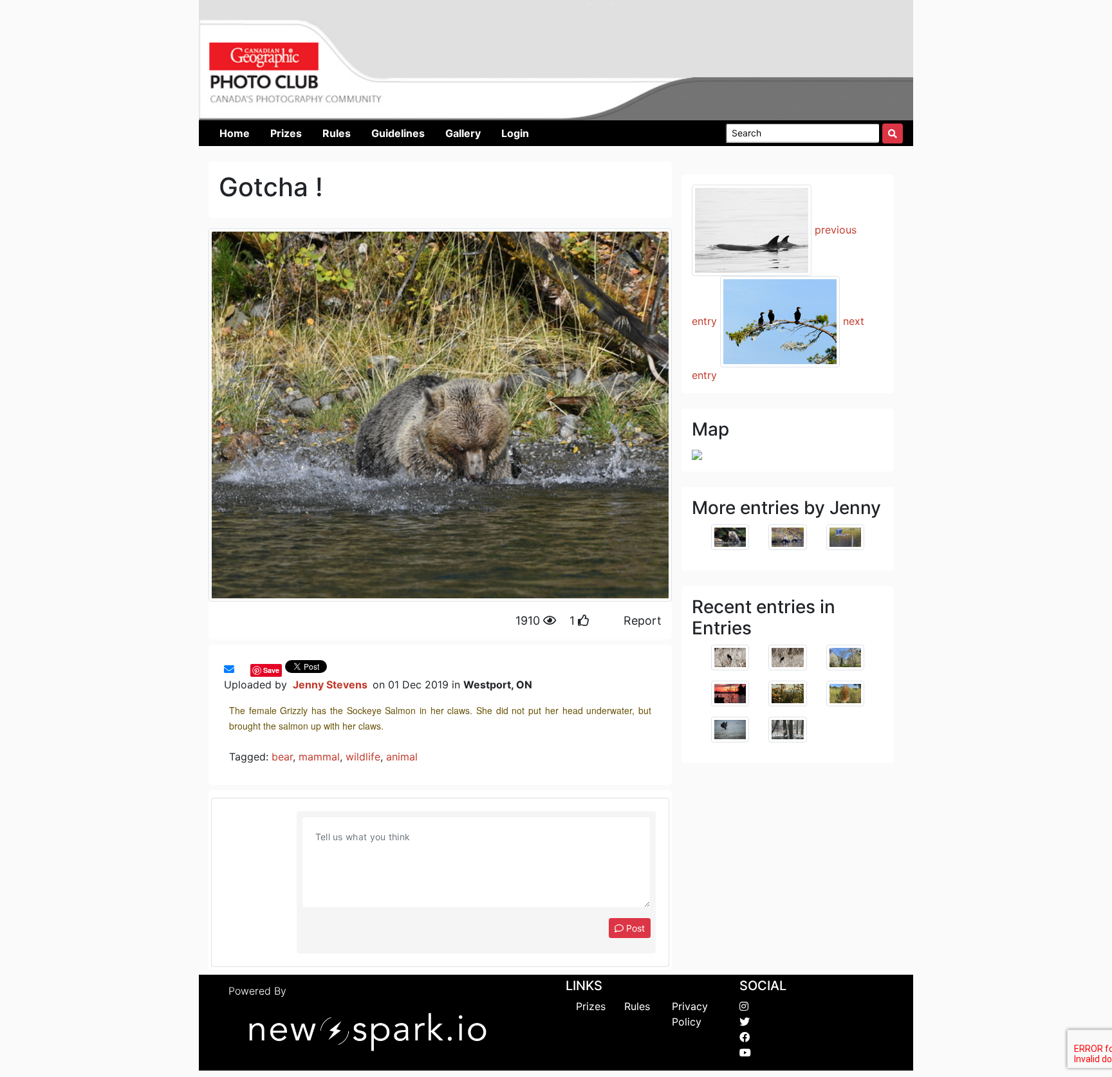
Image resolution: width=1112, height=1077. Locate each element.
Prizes (591, 1006)
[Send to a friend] (229, 669)
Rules (637, 1006)
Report (643, 620)
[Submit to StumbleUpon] (247, 669)
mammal (319, 756)
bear (282, 756)
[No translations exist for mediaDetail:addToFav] (240, 669)
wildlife (363, 756)
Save (271, 670)
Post (634, 928)
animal (402, 756)
